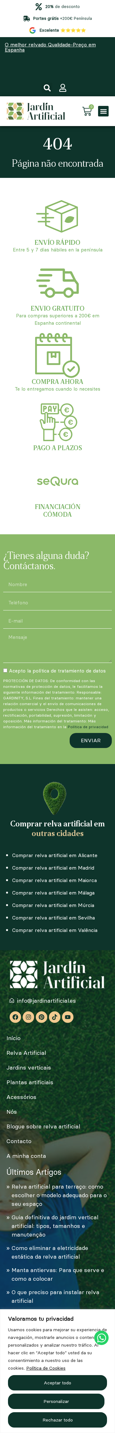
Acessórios (21, 1097)
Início (13, 1038)
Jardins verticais (28, 1067)
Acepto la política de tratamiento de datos (57, 671)
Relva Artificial (26, 1052)
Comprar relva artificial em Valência (54, 930)
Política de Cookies (45, 1368)
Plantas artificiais (29, 1082)
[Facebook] (15, 1017)
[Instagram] (28, 1017)
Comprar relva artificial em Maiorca (54, 880)
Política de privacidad (88, 726)
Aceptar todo (57, 1383)
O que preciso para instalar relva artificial (55, 1296)
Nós (11, 1111)
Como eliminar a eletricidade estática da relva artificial (50, 1252)
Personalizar (56, 1401)
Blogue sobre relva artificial (43, 1126)
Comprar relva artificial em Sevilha (53, 917)
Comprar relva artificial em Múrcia (53, 905)
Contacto (18, 1141)
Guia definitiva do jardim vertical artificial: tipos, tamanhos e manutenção (55, 1226)
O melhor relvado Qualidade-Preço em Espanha (50, 47)
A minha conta (26, 1155)
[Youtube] (67, 1017)
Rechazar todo (57, 1420)
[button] (47, 88)
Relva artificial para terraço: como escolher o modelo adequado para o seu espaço (59, 1195)
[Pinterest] (41, 1017)
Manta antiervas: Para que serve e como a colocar (58, 1274)
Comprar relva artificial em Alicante (54, 855)
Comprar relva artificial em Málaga (53, 892)
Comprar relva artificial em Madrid (53, 867)
